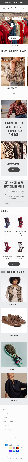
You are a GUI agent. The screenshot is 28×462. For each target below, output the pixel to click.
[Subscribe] (23, 204)
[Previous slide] (7, 45)
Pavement (13, 336)
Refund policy (13, 456)
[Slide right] (17, 93)
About (4, 409)
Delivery (5, 414)
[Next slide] (20, 45)
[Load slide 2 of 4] (13, 45)
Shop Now (14, 38)
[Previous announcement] (3, 2)
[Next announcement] (25, 2)
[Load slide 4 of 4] (17, 45)
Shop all (14, 170)
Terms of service (10, 458)
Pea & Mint (13, 453)
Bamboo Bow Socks (7, 232)
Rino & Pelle (13, 304)
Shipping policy (19, 458)
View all (14, 264)
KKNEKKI (12, 369)
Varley (13, 401)
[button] (4, 8)
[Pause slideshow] (26, 45)
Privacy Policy (7, 430)
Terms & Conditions (8, 422)
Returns (5, 418)
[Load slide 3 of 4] (15, 45)
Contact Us (6, 426)
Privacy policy (20, 456)
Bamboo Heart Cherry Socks (21, 232)
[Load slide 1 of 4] (10, 45)
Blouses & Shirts (12, 88)
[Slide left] (10, 93)
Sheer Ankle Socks (7, 256)
